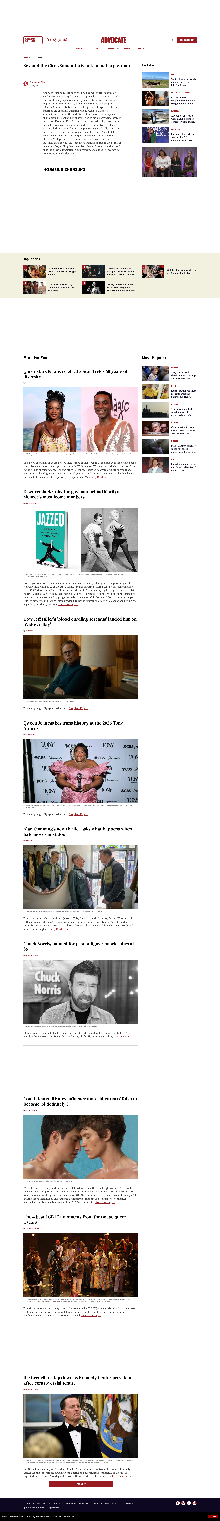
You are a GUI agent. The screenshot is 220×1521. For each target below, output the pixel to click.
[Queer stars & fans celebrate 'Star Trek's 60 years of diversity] (80, 419)
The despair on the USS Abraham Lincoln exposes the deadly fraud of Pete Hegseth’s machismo (183, 415)
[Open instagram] (65, 40)
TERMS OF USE (117, 1503)
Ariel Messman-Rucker (32, 1228)
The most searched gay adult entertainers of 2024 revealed (61, 287)
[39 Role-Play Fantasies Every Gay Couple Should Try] (153, 271)
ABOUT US (36, 1503)
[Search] (173, 40)
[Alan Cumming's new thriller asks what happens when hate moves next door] (80, 877)
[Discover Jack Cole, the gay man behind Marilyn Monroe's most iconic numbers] (80, 539)
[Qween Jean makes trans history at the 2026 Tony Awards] (80, 771)
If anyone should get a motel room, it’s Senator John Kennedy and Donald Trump (183, 432)
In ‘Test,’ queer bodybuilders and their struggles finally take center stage (183, 102)
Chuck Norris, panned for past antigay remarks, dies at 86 (78, 946)
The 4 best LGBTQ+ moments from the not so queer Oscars (74, 1219)
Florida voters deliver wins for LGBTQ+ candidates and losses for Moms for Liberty (182, 138)
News (95, 48)
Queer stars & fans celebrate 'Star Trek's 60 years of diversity (75, 374)
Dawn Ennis (28, 383)
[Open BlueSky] (54, 40)
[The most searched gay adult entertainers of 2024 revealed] (34, 287)
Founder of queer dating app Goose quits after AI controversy (184, 467)
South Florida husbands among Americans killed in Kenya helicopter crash (183, 83)
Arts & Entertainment (40, 57)
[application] (169, 162)
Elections (175, 129)
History (127, 48)
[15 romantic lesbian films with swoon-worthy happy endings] (34, 271)
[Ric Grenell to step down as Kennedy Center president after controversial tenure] (80, 1426)
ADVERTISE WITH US (69, 1503)
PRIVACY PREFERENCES (101, 1503)
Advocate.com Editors (38, 82)
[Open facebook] (49, 40)
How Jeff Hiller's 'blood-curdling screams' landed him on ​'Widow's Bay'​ (80, 621)
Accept (213, 1516)
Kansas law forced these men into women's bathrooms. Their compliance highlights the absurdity (183, 396)
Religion (174, 441)
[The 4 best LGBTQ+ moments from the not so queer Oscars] (80, 1265)
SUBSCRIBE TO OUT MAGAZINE (30, 40)
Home (25, 57)
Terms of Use (68, 1516)
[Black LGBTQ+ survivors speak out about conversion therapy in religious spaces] (155, 446)
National (175, 111)
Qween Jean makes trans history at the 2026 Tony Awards (73, 725)
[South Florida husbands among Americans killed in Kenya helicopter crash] (155, 79)
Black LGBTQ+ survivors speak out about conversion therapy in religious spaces (184, 450)
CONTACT (26, 1503)
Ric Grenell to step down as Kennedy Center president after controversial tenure (77, 1380)
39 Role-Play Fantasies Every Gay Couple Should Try (181, 271)
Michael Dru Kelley (31, 1110)
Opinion (141, 48)
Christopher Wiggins (31, 955)
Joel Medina (29, 630)
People (174, 459)
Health (111, 48)
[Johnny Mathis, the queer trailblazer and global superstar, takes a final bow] (93, 287)
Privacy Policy (50, 1516)
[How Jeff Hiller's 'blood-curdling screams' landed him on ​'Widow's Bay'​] (80, 667)
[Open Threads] (60, 40)
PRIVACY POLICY (84, 1503)
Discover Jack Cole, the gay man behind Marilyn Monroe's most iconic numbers (71, 494)
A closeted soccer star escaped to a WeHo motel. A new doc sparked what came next (122, 273)
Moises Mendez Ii (30, 734)
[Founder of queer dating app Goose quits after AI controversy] (155, 464)
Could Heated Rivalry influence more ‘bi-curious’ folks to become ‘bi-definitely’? (80, 1101)
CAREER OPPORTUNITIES (51, 1503)
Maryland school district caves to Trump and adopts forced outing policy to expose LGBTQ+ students (183, 378)
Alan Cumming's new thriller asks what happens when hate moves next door (77, 831)
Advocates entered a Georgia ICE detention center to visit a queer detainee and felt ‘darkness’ (182, 121)
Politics (80, 48)
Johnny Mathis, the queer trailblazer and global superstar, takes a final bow (121, 287)
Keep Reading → (100, 477)
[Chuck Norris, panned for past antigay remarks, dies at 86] (80, 991)
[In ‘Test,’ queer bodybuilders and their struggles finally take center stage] (155, 98)
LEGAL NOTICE (129, 1503)
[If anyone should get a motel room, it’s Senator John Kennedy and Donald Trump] (155, 428)
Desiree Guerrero (30, 503)
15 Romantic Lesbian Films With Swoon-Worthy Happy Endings (62, 271)
